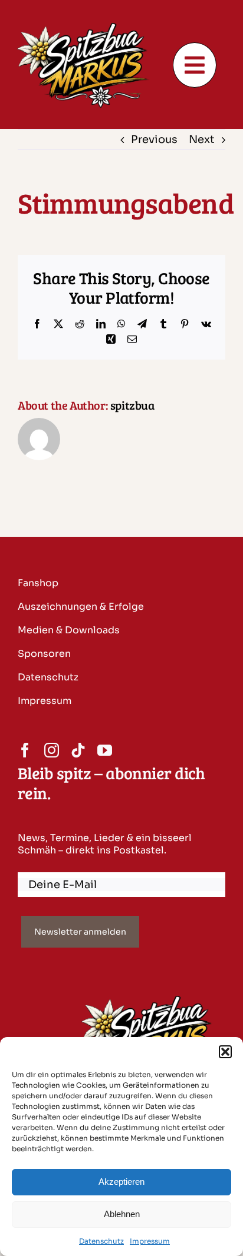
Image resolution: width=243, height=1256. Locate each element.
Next (202, 139)
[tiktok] (78, 750)
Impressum (150, 1241)
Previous (154, 139)
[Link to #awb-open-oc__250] (195, 65)
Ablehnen (122, 1214)
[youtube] (104, 750)
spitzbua (132, 405)
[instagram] (51, 750)
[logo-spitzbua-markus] (87, 24)
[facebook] (25, 750)
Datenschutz (101, 1241)
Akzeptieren (121, 1182)
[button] (225, 1052)
